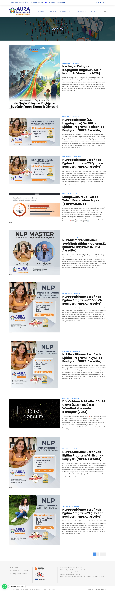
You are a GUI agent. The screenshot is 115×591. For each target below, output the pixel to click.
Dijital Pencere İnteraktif (96, 590)
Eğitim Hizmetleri (81, 11)
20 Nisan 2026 (66, 63)
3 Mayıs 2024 (65, 398)
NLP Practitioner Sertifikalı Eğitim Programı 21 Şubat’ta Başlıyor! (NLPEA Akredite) (83, 513)
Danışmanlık (52, 11)
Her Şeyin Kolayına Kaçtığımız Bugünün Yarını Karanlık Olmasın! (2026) (82, 69)
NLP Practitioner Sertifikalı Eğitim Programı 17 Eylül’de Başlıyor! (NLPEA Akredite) (82, 357)
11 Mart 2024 (65, 449)
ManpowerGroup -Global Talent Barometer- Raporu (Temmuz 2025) (81, 200)
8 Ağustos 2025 (66, 194)
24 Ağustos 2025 (67, 156)
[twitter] (100, 2)
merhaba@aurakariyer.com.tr (56, 2)
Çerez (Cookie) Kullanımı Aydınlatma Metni (19, 574)
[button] (4, 586)
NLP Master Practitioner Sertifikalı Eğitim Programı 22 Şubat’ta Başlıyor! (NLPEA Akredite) (84, 245)
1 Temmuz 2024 (66, 351)
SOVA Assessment (66, 11)
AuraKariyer (76, 63)
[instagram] (105, 2)
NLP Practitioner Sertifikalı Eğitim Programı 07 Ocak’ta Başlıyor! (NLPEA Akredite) (82, 300)
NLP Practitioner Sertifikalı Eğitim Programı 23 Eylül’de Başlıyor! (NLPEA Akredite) (82, 163)
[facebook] (96, 2)
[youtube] (103, 2)
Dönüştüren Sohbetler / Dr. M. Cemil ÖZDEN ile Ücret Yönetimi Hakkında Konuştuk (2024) (84, 406)
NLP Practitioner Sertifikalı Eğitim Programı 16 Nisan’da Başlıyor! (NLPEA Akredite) (83, 455)
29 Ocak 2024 (66, 506)
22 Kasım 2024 (66, 293)
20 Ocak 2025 (66, 237)
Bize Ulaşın (94, 11)
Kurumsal (41, 11)
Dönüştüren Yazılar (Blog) (20, 570)
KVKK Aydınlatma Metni (19, 578)
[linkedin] (98, 2)
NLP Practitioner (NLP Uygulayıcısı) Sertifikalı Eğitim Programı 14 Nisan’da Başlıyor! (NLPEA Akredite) (83, 125)
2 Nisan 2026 (65, 116)
